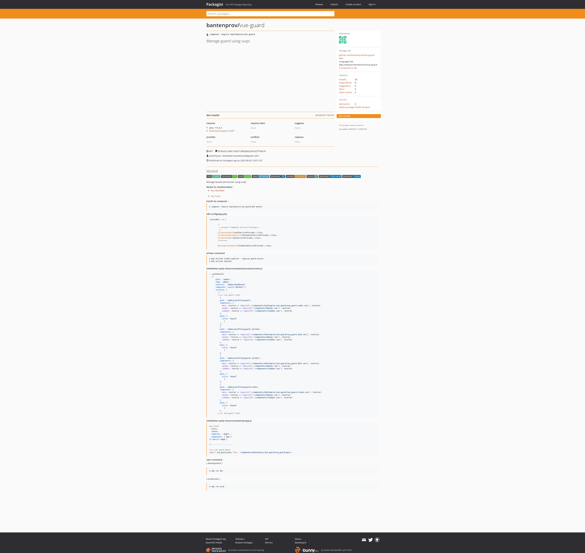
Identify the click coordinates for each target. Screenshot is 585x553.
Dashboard (300, 542)
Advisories (344, 104)
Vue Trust (215, 196)
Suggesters (344, 85)
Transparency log (348, 67)
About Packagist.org (216, 538)
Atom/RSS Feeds (214, 542)
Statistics (240, 538)
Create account (353, 4)
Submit (334, 4)
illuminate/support (218, 130)
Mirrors (269, 542)
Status (298, 538)
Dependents (345, 82)
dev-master (345, 116)
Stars (341, 89)
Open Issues (345, 92)
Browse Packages (244, 542)
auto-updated (358, 125)
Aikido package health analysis (354, 107)
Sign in (372, 4)
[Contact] (364, 540)
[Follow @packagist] (370, 540)
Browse (319, 4)
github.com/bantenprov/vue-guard (356, 55)
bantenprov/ (222, 25)
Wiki (341, 58)
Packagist (214, 4)
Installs (342, 79)
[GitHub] (377, 540)
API (266, 538)
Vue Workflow (217, 190)
